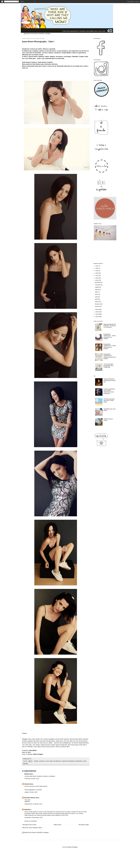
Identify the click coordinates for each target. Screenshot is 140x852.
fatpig (25, 809)
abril (96, 299)
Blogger (75, 847)
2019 (97, 270)
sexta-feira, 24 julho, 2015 (32, 778)
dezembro (98, 282)
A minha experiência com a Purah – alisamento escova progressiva (109, 391)
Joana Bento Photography (67, 761)
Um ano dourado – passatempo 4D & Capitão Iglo (109, 365)
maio (96, 297)
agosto (97, 289)
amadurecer (42, 761)
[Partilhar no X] (28, 761)
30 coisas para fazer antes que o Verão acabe (109, 400)
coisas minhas (49, 761)
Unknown (27, 784)
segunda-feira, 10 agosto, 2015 (33, 804)
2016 (97, 278)
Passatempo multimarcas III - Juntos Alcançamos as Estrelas (110, 356)
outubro (97, 287)
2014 (97, 309)
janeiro (97, 306)
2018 (97, 273)
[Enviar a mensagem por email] (24, 761)
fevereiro (97, 304)
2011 (97, 316)
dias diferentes (57, 761)
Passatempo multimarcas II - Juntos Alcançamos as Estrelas (110, 346)
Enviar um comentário (31, 821)
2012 (97, 314)
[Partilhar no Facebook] (30, 761)
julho (96, 292)
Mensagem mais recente (29, 824)
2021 (97, 266)
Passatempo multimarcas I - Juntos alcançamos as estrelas (110, 336)
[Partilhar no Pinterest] (32, 761)
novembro (98, 285)
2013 (97, 312)
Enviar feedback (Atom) (35, 827)
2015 (97, 280)
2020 (97, 268)
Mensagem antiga (84, 824)
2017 (97, 275)
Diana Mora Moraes (29, 797)
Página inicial (57, 824)
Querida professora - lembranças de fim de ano (110, 380)
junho (96, 294)
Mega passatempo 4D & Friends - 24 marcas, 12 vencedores (110, 326)
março (97, 301)
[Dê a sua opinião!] (26, 761)
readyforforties (78, 761)
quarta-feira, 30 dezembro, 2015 (34, 817)
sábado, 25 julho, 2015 (31, 792)
